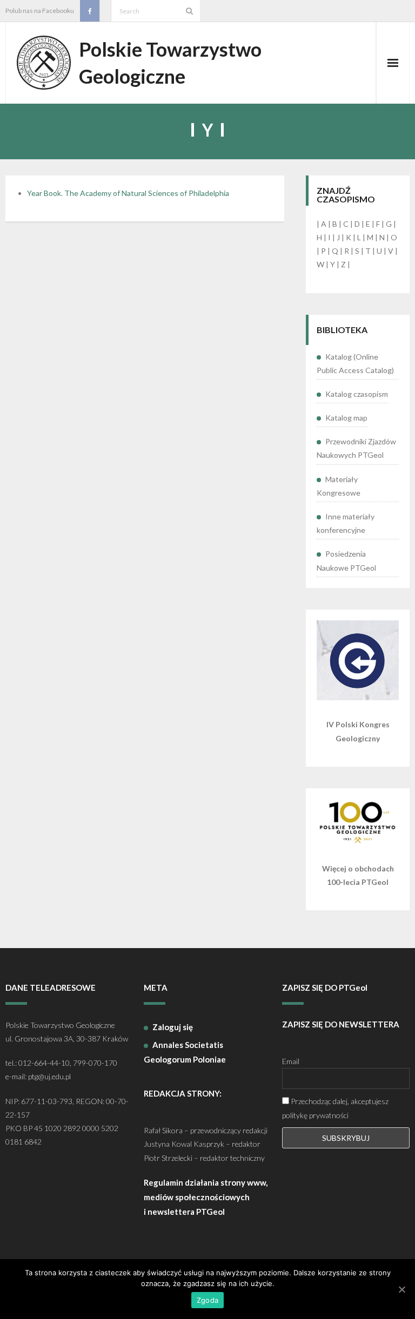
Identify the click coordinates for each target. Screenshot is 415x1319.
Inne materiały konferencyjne (345, 523)
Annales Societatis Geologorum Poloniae (185, 1052)
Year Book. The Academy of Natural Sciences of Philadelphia (128, 193)
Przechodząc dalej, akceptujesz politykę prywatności (335, 1108)
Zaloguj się (172, 1027)
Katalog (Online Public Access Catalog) (355, 363)
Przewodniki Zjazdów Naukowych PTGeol (356, 448)
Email (290, 1061)
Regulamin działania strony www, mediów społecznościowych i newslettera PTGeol (205, 1197)
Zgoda (207, 1300)
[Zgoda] (401, 1289)
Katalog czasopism (356, 393)
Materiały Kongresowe (338, 486)
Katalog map (346, 417)
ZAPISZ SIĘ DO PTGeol (324, 987)
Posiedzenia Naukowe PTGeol (346, 560)
